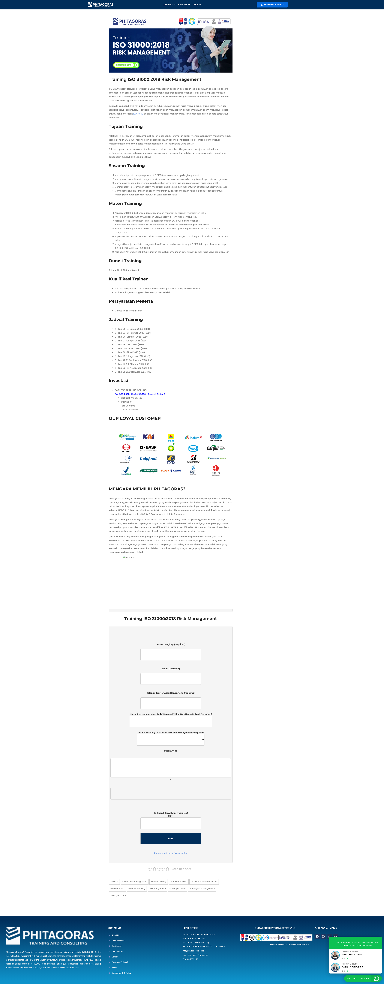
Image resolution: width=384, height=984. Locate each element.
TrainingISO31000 (118, 895)
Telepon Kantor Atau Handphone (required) (170, 694)
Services (182, 4)
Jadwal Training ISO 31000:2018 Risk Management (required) (170, 732)
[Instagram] (323, 936)
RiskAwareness (117, 888)
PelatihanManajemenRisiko (204, 881)
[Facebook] (317, 936)
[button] (169, 4)
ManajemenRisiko (178, 881)
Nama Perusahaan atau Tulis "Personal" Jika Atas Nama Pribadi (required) (170, 714)
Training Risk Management (202, 888)
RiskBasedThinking (136, 888)
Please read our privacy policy (170, 853)
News (195, 4)
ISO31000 (114, 881)
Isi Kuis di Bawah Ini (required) (170, 833)
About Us (167, 4)
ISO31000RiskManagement (134, 881)
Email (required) (170, 670)
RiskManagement (157, 888)
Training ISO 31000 (178, 888)
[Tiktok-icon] (329, 936)
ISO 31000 (138, 113)
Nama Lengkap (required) (170, 646)
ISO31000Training (158, 881)
